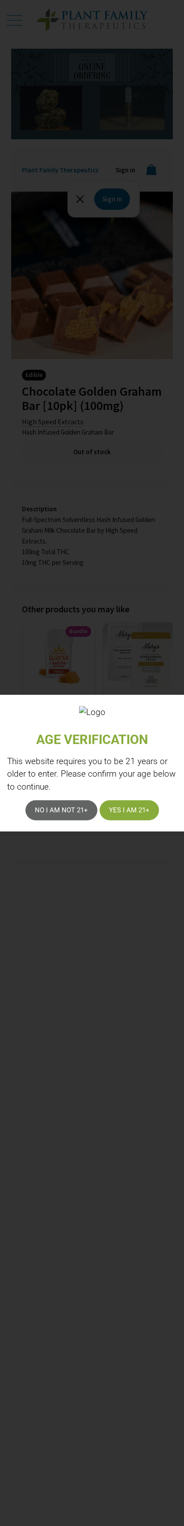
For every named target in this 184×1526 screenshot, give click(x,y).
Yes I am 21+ (129, 810)
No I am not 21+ (61, 810)
